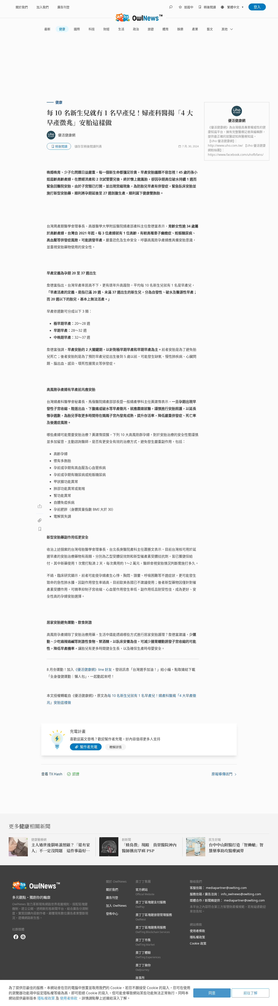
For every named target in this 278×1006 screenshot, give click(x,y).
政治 (136, 29)
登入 (257, 7)
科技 (92, 29)
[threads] (23, 937)
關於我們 (22, 7)
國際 (77, 29)
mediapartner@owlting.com (226, 888)
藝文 (210, 29)
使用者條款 (197, 931)
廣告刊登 (63, 7)
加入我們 (42, 7)
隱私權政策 (197, 937)
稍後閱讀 (210, 7)
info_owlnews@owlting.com (241, 894)
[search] (171, 7)
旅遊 (151, 29)
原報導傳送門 (222, 774)
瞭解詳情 (115, 747)
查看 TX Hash (51, 774)
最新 (47, 29)
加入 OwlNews (116, 905)
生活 (121, 29)
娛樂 (180, 29)
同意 (211, 993)
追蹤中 (188, 7)
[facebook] (16, 937)
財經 (106, 29)
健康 (62, 29)
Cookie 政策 (198, 943)
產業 (195, 29)
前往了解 (250, 993)
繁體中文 (233, 7)
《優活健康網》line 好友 (93, 669)
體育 (165, 29)
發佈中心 (112, 914)
